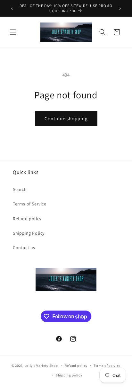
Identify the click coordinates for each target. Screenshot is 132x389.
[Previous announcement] (12, 8)
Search (20, 189)
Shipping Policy (29, 233)
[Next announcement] (120, 8)
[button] (13, 32)
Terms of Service (29, 204)
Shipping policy (69, 375)
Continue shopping (66, 118)
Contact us (24, 247)
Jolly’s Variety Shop (41, 365)
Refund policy (27, 219)
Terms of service (107, 365)
